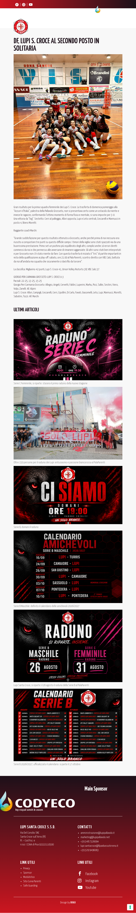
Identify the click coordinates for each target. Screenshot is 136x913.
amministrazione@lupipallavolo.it (98, 833)
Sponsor (27, 872)
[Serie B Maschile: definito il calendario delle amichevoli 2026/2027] (68, 567)
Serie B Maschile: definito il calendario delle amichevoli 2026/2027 (46, 606)
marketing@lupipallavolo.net (95, 837)
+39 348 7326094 (90, 841)
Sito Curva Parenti (32, 881)
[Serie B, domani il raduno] (68, 495)
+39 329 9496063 (90, 850)
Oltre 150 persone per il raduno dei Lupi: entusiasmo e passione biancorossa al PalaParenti (59, 462)
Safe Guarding (30, 885)
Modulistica (28, 877)
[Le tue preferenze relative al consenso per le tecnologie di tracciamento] (130, 907)
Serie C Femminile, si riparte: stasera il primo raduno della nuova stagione (50, 383)
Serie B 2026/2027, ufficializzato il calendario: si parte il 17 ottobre (47, 764)
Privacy (26, 868)
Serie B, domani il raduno (26, 527)
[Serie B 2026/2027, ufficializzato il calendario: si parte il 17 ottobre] (68, 725)
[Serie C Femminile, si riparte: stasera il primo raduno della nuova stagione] (68, 350)
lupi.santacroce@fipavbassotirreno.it (99, 846)
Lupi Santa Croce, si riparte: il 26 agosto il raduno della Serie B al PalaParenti (51, 685)
